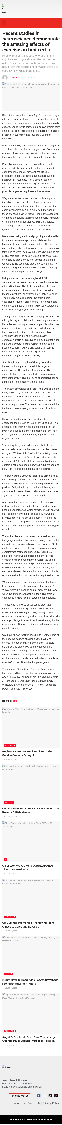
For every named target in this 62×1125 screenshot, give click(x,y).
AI (5, 859)
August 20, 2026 (10, 1045)
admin (14, 77)
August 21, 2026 (10, 931)
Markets (9, 802)
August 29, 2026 (10, 759)
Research (10, 745)
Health (8, 974)
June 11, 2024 (29, 77)
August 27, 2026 (10, 874)
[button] (4, 22)
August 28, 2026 (10, 816)
